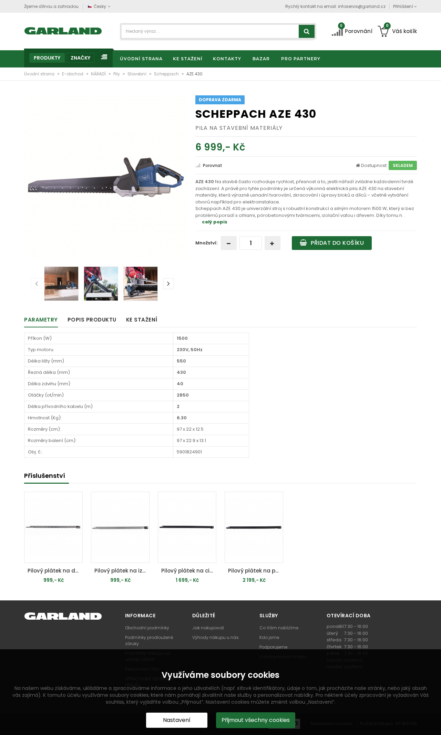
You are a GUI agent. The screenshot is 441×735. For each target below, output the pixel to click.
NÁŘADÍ (99, 74)
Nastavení (177, 720)
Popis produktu (92, 319)
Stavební (137, 74)
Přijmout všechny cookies (256, 720)
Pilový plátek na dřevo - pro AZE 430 (55, 570)
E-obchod (73, 74)
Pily (117, 74)
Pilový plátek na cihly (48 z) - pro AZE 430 (188, 570)
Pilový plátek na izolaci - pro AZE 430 (122, 570)
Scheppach (167, 74)
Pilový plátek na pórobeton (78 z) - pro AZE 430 (255, 570)
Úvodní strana (39, 74)
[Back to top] (433, 722)
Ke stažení (141, 319)
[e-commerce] (63, 30)
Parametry (41, 319)
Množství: (206, 243)
